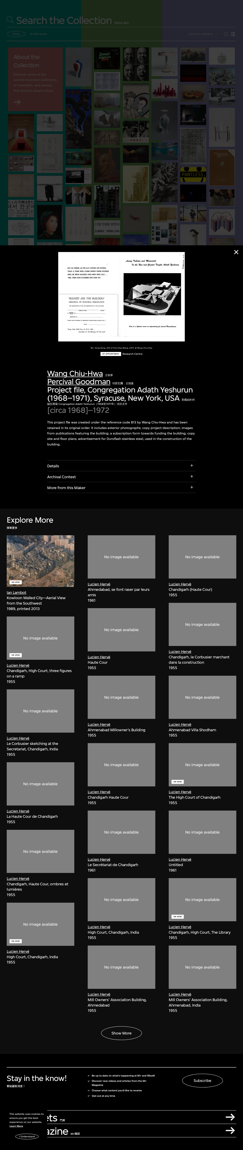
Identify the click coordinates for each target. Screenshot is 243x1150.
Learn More (16, 1126)
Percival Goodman (78, 381)
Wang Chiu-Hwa (75, 373)
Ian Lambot (16, 592)
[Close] (236, 252)
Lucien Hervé (18, 665)
